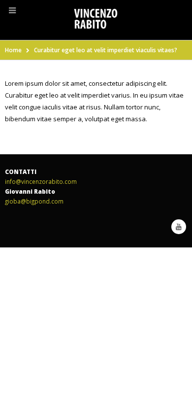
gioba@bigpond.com (34, 201)
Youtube (178, 226)
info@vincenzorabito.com (41, 181)
